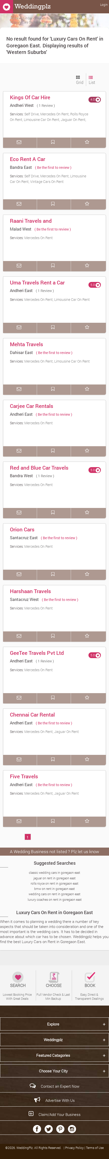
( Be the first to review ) (53, 167)
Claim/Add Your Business (60, 1114)
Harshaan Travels (30, 591)
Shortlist (88, 143)
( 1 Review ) (46, 105)
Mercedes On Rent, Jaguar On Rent (51, 731)
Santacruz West (24, 599)
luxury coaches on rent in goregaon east (55, 899)
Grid (79, 82)
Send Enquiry (20, 143)
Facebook (37, 1129)
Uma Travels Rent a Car (37, 282)
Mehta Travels (26, 344)
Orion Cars (22, 529)
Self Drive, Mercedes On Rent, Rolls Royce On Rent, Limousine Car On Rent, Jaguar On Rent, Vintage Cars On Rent (49, 119)
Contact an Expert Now (60, 1086)
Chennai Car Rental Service (32, 718)
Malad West (20, 229)
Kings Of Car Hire (30, 97)
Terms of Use (95, 1148)
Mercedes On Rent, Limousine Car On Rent (57, 299)
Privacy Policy (74, 1148)
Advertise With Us (60, 1100)
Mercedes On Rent (38, 237)
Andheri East (21, 290)
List (92, 82)
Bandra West (21, 475)
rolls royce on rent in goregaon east (54, 883)
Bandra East (21, 167)
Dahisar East (21, 352)
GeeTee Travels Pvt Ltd (37, 652)
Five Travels (24, 776)
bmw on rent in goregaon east (54, 889)
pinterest (60, 1129)
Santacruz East (24, 537)
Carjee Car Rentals (31, 405)
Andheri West (22, 105)
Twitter (49, 1129)
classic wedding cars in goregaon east (54, 873)
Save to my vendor (54, 143)
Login (104, 5)
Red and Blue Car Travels (39, 467)
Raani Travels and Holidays (31, 224)
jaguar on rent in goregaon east (54, 878)
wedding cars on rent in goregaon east (54, 894)
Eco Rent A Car (27, 159)
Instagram (72, 1129)
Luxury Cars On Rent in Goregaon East (54, 912)
